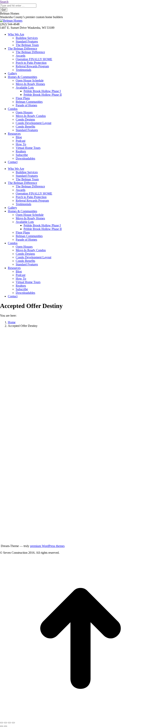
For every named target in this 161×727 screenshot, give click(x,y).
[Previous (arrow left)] (1, 726)
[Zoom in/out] (13, 722)
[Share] (5, 722)
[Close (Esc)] (1, 722)
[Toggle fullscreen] (9, 722)
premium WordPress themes (47, 546)
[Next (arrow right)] (5, 726)
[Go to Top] (80, 718)
